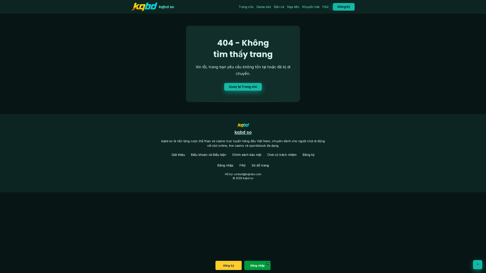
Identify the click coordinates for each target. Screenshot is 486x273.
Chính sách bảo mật (246, 155)
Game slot (263, 7)
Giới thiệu (178, 155)
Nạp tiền (293, 7)
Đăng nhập (225, 165)
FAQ (325, 7)
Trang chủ (246, 7)
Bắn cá (279, 7)
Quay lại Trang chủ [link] (243, 87)
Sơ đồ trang (260, 165)
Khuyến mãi (310, 7)
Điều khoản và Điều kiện (208, 155)
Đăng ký (344, 7)
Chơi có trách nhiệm (282, 155)
